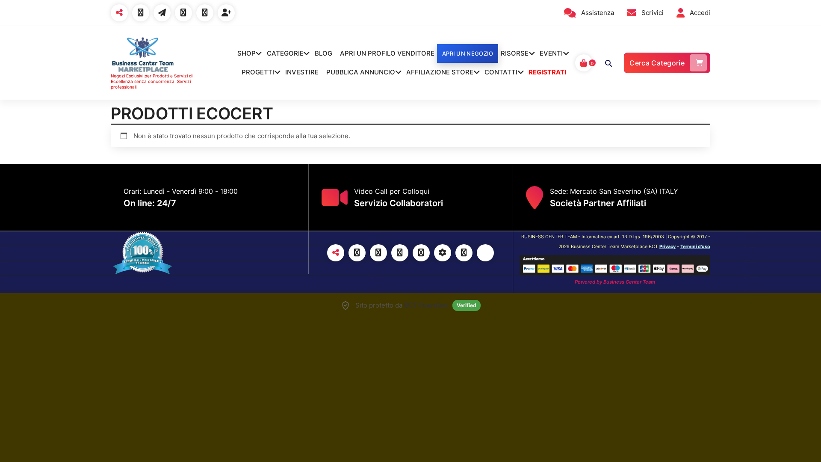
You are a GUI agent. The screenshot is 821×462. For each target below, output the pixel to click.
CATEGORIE (285, 53)
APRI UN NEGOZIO (467, 53)
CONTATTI (500, 72)
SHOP (246, 53)
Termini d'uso (695, 246)
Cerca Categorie (657, 63)
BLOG (323, 53)
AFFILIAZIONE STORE (439, 72)
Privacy (667, 246)
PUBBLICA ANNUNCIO (360, 72)
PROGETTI (258, 72)
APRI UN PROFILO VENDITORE (387, 53)
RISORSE (515, 53)
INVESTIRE (302, 72)
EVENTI (551, 53)
